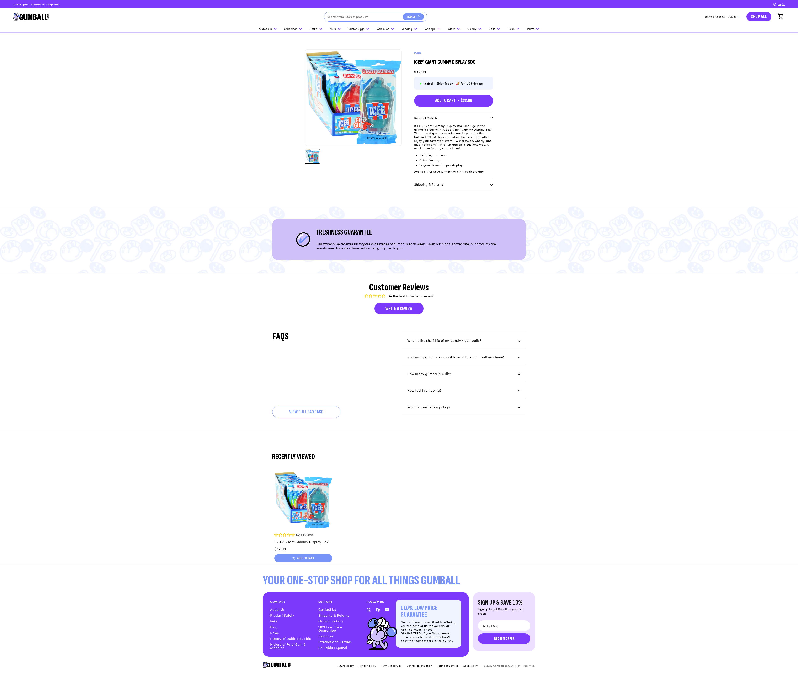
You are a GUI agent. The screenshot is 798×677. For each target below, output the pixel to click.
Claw (451, 29)
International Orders (335, 641)
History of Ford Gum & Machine (288, 646)
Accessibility (471, 665)
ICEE (417, 52)
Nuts (333, 29)
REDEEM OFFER (504, 638)
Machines (290, 29)
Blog (273, 626)
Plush (511, 29)
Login (781, 4)
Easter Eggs (356, 29)
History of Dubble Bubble (290, 638)
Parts (530, 29)
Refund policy (345, 665)
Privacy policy (367, 665)
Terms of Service (447, 665)
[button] (781, 16)
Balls (492, 29)
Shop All (759, 17)
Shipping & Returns (333, 615)
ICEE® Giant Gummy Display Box (301, 541)
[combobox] (365, 16)
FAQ (273, 621)
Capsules (383, 29)
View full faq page (306, 412)
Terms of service (391, 665)
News (274, 632)
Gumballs (265, 29)
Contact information (419, 665)
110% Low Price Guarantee (330, 628)
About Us (277, 609)
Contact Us (327, 609)
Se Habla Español (332, 647)
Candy (471, 29)
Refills (313, 29)
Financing (326, 636)
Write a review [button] (398, 308)
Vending (406, 29)
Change (430, 29)
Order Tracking (330, 621)
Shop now (52, 4)
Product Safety (282, 615)
